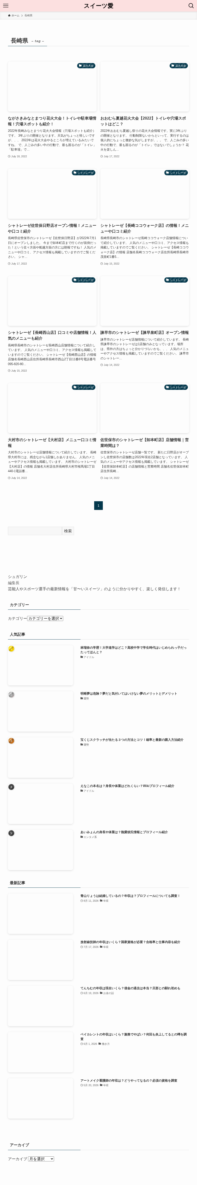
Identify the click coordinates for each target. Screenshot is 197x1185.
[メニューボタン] (6, 6)
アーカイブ (17, 1159)
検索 (68, 531)
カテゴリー (17, 618)
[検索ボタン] (191, 6)
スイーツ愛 (98, 6)
